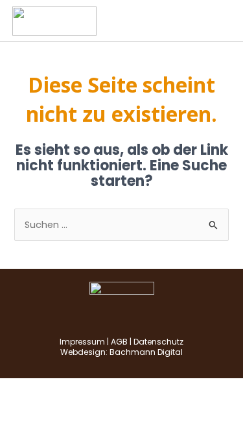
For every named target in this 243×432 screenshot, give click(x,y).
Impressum (82, 341)
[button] (221, 20)
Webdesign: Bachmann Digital (121, 352)
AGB (119, 341)
